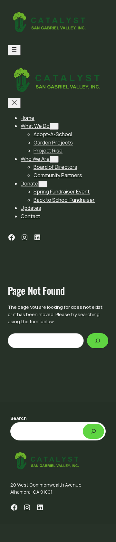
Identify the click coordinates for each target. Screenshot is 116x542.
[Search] (97, 340)
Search (18, 418)
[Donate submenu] (42, 184)
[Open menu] (14, 50)
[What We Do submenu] (54, 126)
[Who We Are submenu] (54, 159)
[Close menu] (14, 103)
